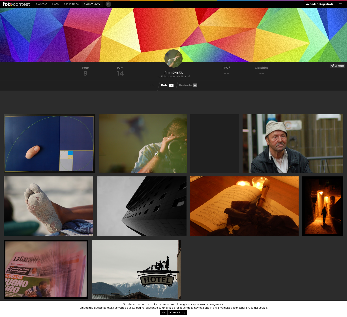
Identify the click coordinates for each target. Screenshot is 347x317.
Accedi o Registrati (319, 4)
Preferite (187, 85)
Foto (55, 4)
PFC (225, 67)
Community (92, 4)
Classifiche (71, 4)
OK (164, 312)
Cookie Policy (177, 312)
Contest (41, 4)
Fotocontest (16, 4)
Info (152, 85)
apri (49, 143)
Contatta (339, 66)
